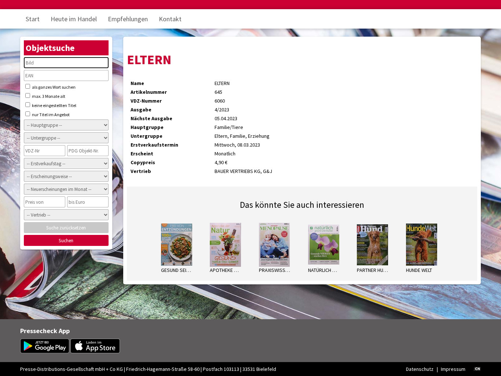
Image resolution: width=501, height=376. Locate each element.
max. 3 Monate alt (48, 96)
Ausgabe (141, 109)
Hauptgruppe (147, 127)
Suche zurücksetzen (66, 228)
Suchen (66, 240)
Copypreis (143, 162)
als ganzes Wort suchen (53, 87)
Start (33, 19)
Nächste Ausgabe (151, 118)
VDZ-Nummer (146, 100)
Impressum (453, 369)
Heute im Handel (74, 19)
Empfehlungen (128, 19)
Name (137, 83)
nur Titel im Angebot (50, 114)
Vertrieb (141, 171)
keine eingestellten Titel (53, 105)
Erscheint (142, 153)
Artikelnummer (149, 92)
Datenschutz (420, 369)
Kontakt (170, 19)
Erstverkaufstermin (154, 144)
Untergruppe (146, 136)
